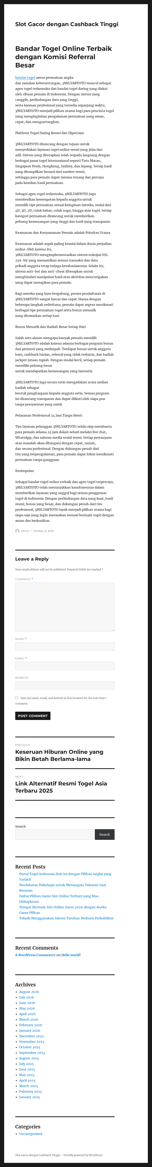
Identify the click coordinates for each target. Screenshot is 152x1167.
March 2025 (28, 1086)
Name (21, 639)
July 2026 (26, 997)
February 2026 (30, 1025)
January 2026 (29, 1030)
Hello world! (71, 955)
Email (21, 658)
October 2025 (29, 1047)
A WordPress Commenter (35, 955)
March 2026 (28, 1019)
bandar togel (25, 78)
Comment (24, 579)
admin (25, 530)
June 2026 (27, 1003)
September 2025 (32, 1053)
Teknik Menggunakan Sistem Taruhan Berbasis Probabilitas (66, 918)
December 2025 (31, 1036)
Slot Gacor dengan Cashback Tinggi (66, 24)
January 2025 (29, 1097)
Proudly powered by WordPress (83, 1155)
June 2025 (27, 1069)
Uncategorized (30, 1134)
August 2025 (29, 1058)
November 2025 (31, 1042)
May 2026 (27, 1008)
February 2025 (30, 1091)
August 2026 (29, 992)
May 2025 (27, 1075)
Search (20, 826)
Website (22, 677)
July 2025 (26, 1064)
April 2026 (27, 1014)
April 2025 (27, 1080)
